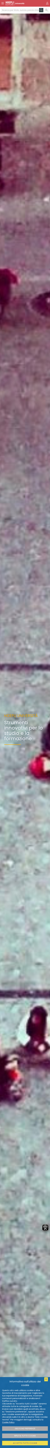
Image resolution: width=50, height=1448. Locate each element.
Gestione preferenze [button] (25, 1428)
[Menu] (2, 3)
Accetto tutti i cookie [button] (25, 1443)
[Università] (20, 3)
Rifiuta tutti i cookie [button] (25, 1435)
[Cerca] (41, 10)
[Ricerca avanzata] (46, 10)
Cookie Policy (8, 1422)
